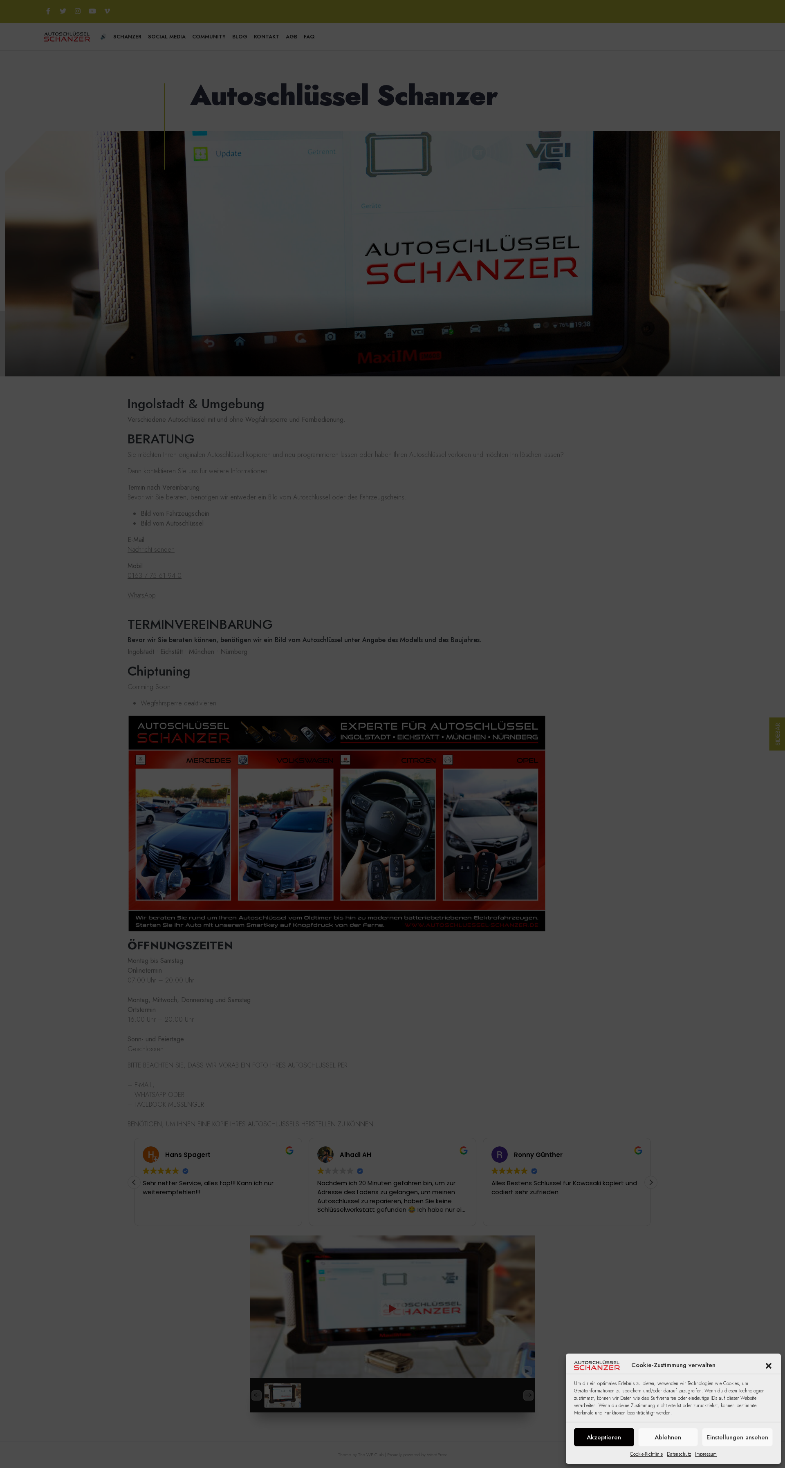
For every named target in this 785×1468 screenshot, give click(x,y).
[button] (769, 1365)
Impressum (706, 1454)
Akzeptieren (604, 1437)
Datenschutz (679, 1454)
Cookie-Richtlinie (646, 1454)
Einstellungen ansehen (737, 1437)
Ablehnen (668, 1437)
